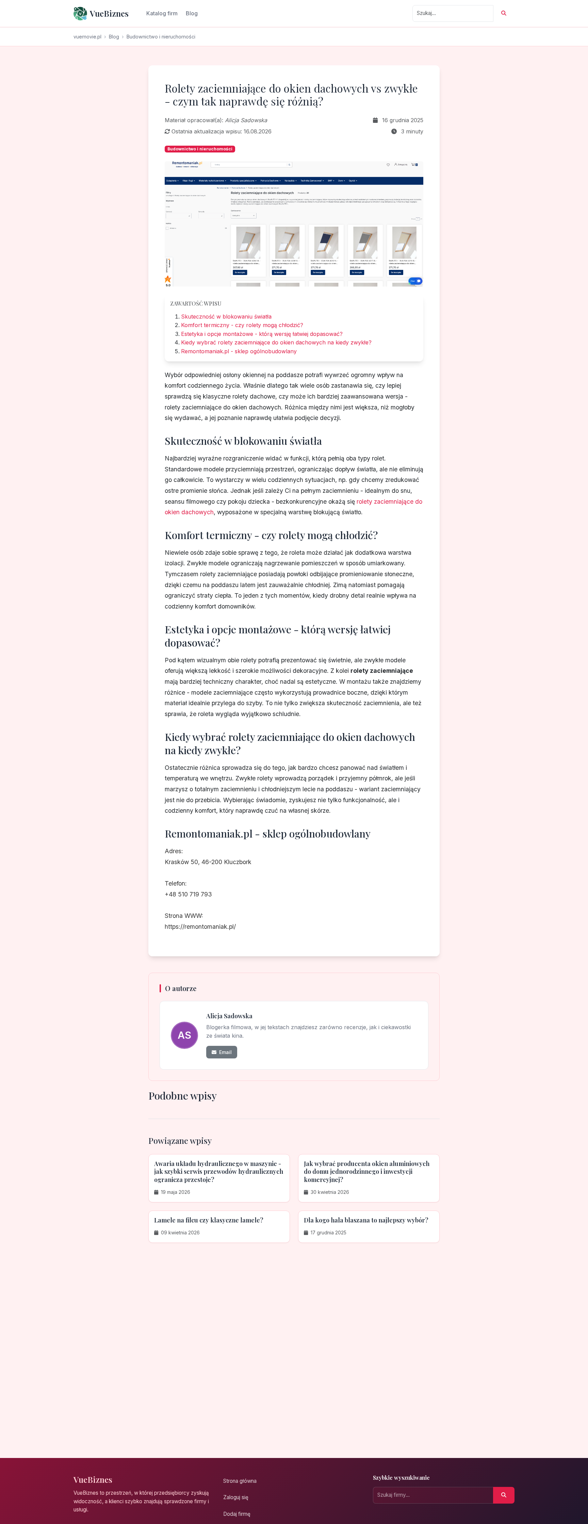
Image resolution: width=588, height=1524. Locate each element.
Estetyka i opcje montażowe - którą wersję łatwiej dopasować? (262, 333)
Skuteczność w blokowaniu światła (226, 316)
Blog (192, 13)
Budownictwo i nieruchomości (161, 36)
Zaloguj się (235, 1497)
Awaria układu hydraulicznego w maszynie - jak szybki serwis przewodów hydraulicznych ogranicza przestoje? (218, 1172)
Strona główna (240, 1481)
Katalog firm (162, 13)
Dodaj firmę (236, 1514)
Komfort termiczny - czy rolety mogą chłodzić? (242, 325)
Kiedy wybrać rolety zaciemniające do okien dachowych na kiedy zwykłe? (276, 342)
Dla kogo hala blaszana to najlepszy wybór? (366, 1220)
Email (225, 1052)
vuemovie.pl (87, 36)
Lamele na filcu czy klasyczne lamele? (208, 1220)
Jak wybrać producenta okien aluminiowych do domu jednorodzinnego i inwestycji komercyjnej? (366, 1172)
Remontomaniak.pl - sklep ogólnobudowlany (239, 351)
